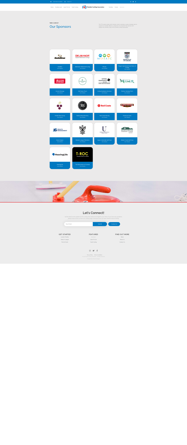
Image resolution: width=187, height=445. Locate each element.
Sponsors (122, 7)
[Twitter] (133, 2)
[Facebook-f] (136, 2)
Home (52, 7)
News (122, 237)
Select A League (65, 239)
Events (116, 7)
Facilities (111, 7)
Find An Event (65, 242)
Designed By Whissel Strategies (93, 258)
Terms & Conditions (98, 254)
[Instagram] (131, 2)
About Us (122, 239)
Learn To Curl (67, 7)
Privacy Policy (90, 254)
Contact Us (122, 242)
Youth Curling (75, 7)
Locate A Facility (65, 237)
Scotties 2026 (58, 7)
